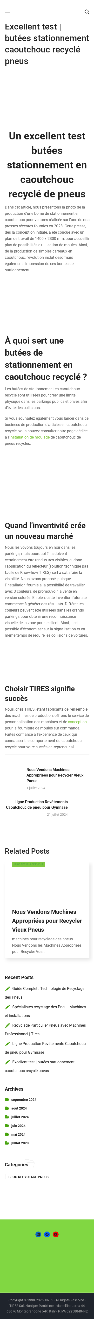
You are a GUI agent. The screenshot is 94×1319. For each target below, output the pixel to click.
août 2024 (19, 1108)
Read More (47, 879)
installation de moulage (30, 437)
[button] (87, 12)
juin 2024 (18, 1126)
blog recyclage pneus (28, 864)
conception (77, 722)
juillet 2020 (20, 1143)
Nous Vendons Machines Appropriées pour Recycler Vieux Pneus (47, 920)
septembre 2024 (23, 1100)
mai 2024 (18, 1134)
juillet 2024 (20, 1117)
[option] (47, 913)
